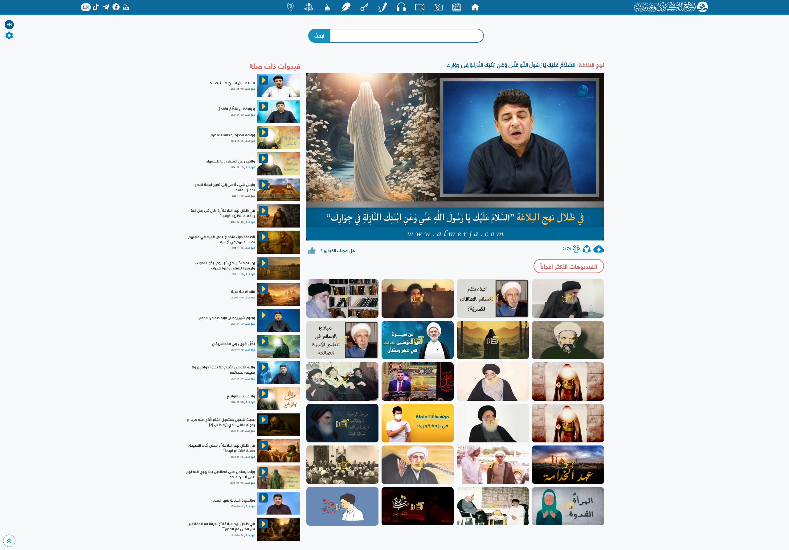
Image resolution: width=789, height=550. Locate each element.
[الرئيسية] (475, 7)
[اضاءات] (290, 7)
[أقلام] (382, 7)
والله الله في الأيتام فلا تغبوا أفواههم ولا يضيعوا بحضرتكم (223, 370)
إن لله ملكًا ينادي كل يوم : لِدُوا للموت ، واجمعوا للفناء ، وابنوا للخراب (225, 266)
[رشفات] (345, 7)
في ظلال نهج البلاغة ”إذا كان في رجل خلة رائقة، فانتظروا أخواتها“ (223, 213)
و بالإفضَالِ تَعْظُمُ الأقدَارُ (237, 108)
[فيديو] (419, 7)
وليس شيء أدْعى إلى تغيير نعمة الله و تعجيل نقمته (224, 187)
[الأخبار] (456, 7)
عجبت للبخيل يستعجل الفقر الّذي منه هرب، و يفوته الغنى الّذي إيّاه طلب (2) (221, 422)
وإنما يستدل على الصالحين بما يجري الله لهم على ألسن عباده (220, 474)
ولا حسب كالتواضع (241, 396)
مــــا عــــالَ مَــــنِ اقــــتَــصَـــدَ (232, 83)
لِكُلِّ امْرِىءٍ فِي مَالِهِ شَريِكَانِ (233, 343)
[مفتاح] (364, 7)
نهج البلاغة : (589, 65)
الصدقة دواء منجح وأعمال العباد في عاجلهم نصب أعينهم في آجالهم (221, 239)
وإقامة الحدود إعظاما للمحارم (233, 135)
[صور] (438, 7)
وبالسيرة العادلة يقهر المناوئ (232, 500)
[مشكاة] (327, 7)
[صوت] (401, 6)
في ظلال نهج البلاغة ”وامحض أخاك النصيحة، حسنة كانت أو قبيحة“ (221, 448)
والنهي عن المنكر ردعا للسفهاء (230, 161)
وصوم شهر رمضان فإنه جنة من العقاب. (226, 317)
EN (9, 25)
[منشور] (308, 7)
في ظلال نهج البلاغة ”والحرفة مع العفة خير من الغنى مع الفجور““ (222, 526)
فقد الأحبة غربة (243, 291)
